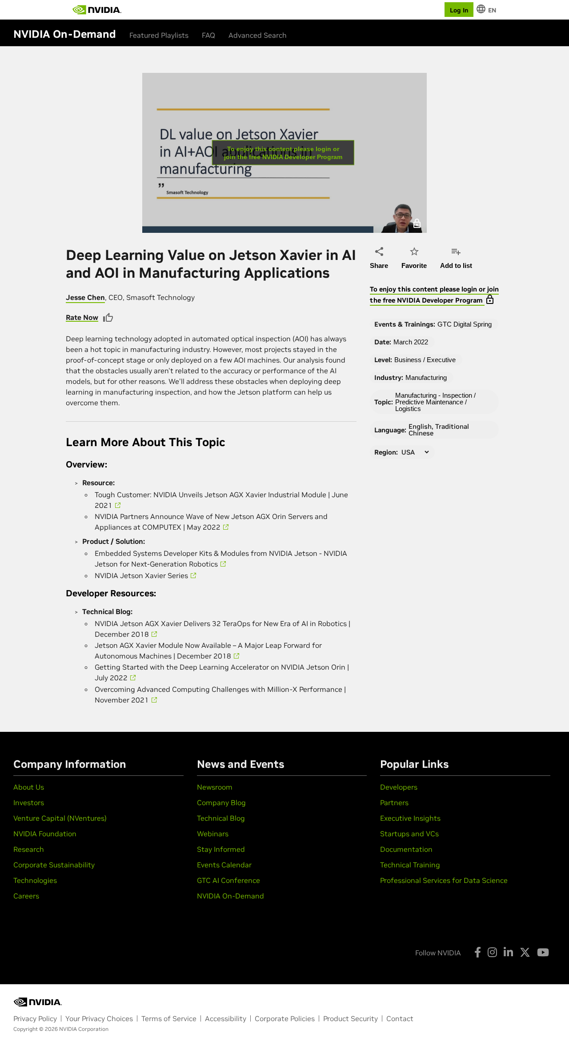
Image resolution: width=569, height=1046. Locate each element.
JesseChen (85, 297)
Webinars (212, 833)
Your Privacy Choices (99, 1018)
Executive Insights (410, 818)
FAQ (208, 35)
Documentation (406, 849)
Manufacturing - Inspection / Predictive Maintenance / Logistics (435, 402)
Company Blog (221, 802)
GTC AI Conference (228, 880)
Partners (394, 802)
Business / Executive (425, 359)
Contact (399, 1018)
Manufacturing (426, 377)
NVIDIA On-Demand (230, 895)
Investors (28, 802)
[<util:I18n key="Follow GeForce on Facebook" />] (477, 952)
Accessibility (225, 1018)
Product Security (350, 1018)
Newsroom (214, 787)
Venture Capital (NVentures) (60, 818)
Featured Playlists (158, 35)
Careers (26, 895)
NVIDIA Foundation (44, 833)
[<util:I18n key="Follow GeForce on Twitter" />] (525, 952)
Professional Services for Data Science (444, 880)
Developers (398, 787)
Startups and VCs (409, 833)
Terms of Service (168, 1018)
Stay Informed (221, 849)
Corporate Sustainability (54, 864)
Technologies (35, 880)
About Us (28, 787)
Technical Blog (221, 818)
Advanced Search (257, 35)
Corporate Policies (285, 1018)
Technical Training (410, 864)
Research (28, 849)
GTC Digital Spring (464, 324)
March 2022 (410, 342)
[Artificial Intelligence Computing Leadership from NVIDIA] (96, 10)
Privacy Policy (35, 1018)
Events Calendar (224, 864)
